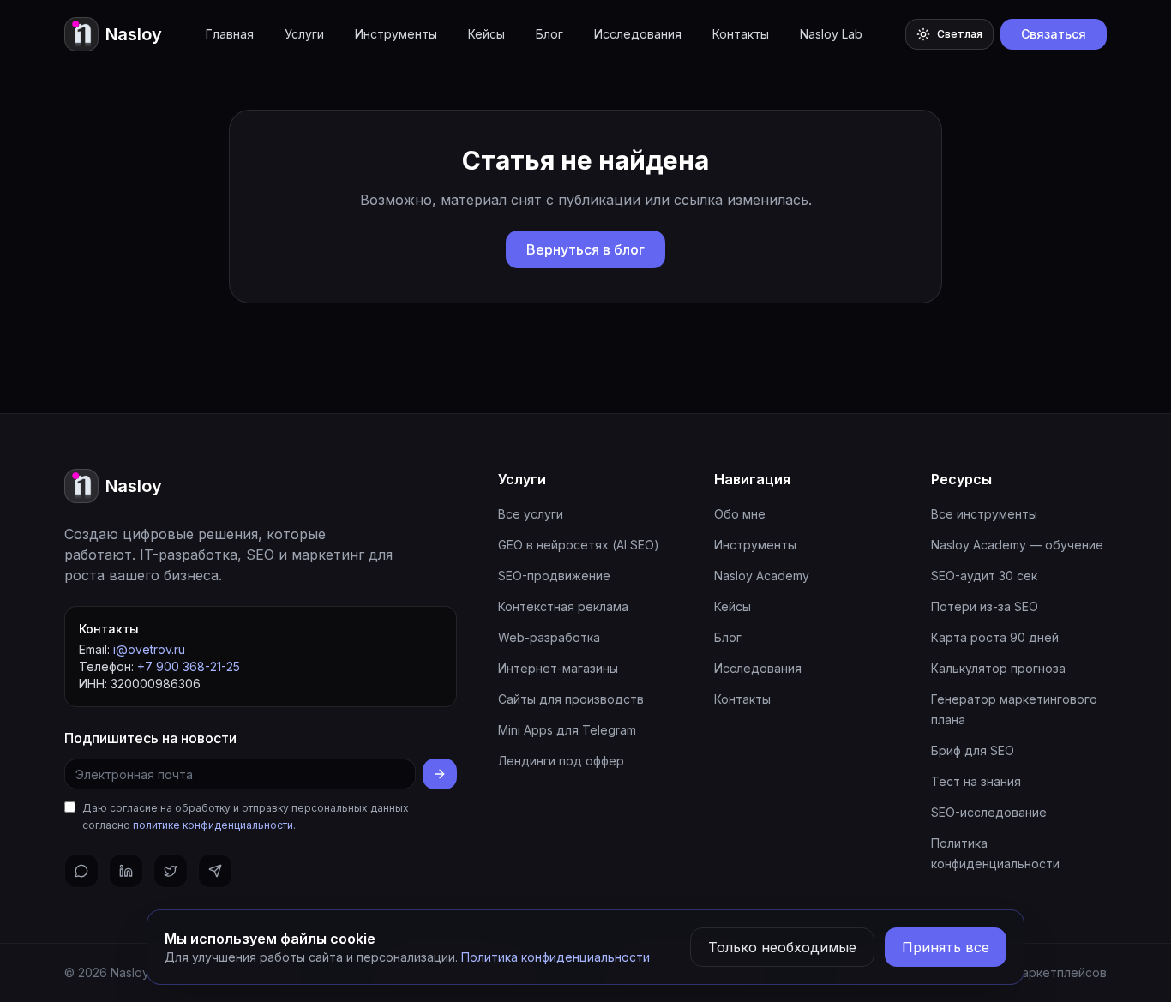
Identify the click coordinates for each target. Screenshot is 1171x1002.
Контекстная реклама (563, 606)
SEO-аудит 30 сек (984, 575)
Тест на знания (976, 781)
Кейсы (486, 34)
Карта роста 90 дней (995, 637)
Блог (549, 34)
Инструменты (396, 34)
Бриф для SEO (972, 750)
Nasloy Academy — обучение (1017, 544)
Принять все (945, 947)
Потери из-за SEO (984, 606)
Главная (230, 34)
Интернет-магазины (558, 668)
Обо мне (740, 514)
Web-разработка (549, 637)
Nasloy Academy (761, 575)
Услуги (304, 34)
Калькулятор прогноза (998, 668)
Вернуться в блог (585, 249)
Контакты (740, 34)
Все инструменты (984, 514)
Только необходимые (782, 947)
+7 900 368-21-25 (188, 666)
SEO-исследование (989, 812)
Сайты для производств (571, 699)
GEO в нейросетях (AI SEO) (578, 544)
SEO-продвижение (554, 575)
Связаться (1053, 34)
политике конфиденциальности (213, 825)
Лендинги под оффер (561, 760)
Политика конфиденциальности (555, 957)
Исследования (638, 34)
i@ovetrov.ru (149, 649)
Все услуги (530, 514)
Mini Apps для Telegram (567, 730)
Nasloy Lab (831, 34)
